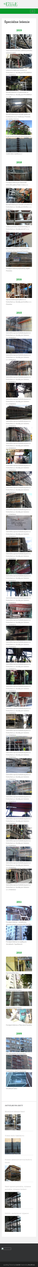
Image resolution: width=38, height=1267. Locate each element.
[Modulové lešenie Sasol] (13, 1122)
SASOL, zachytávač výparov (17, 1213)
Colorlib (17, 1265)
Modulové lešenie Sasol (15, 1111)
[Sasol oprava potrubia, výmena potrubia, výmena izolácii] (13, 1200)
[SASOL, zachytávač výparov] (13, 1224)
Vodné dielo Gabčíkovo (14, 1136)
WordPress (31, 1265)
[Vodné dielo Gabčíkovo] (13, 1146)
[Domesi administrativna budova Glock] (13, 1173)
